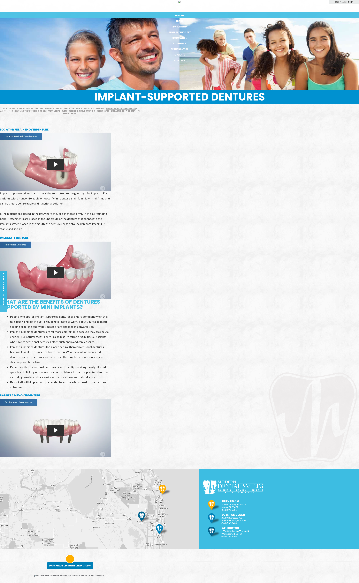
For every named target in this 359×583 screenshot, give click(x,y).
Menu (180, 15)
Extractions (117, 111)
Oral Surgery (71, 113)
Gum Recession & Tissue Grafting (78, 111)
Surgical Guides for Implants (89, 108)
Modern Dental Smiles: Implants (19, 108)
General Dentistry (179, 32)
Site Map (86, 575)
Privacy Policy (97, 575)
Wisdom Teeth (133, 111)
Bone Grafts (102, 111)
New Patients (180, 26)
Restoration (179, 37)
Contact (179, 60)
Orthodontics (179, 49)
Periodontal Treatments (47, 111)
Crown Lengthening (22, 111)
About (179, 21)
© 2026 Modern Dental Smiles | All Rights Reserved (58, 575)
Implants (179, 54)
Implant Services (64, 108)
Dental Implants (45, 108)
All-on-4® (5, 111)
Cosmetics (179, 43)
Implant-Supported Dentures (121, 108)
